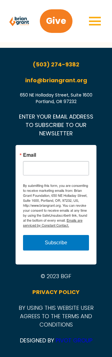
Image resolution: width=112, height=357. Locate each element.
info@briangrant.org (56, 80)
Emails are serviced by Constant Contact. (52, 223)
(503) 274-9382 (56, 64)
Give (56, 21)
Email (29, 154)
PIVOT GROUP (74, 340)
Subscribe (56, 242)
